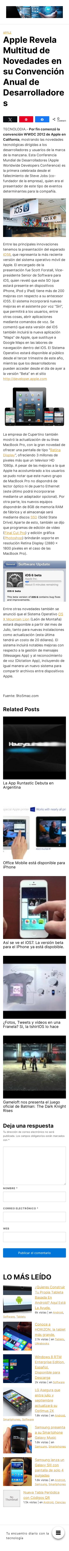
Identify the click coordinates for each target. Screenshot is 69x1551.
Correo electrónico (20, 1208)
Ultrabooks (42, 1343)
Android (58, 1312)
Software (9, 1316)
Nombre (10, 1188)
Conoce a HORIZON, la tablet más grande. (50, 1329)
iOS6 (7, 255)
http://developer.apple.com (25, 379)
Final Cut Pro (14, 533)
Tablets (21, 1316)
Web (6, 1228)
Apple (7, 32)
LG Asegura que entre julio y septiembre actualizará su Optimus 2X (47, 1400)
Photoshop (13, 538)
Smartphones (12, 1419)
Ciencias (60, 1502)
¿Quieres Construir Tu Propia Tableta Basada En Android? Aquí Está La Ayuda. (50, 1297)
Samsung (41, 1446)
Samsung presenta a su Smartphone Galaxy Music (50, 1432)
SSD (33, 517)
